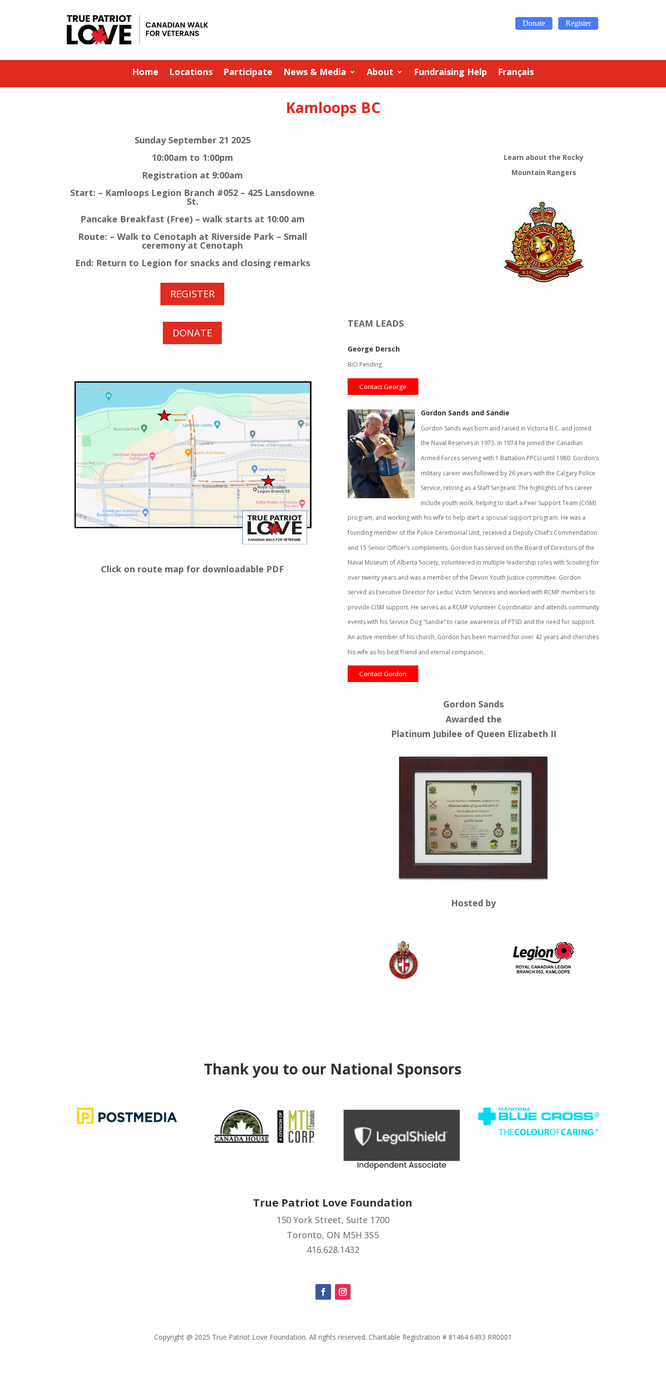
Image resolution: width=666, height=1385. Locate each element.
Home (145, 73)
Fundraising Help (450, 73)
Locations (191, 73)
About (380, 73)
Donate (534, 23)
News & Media (314, 73)
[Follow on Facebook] (323, 1292)
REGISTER (192, 293)
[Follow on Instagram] (343, 1292)
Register (578, 23)
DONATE (192, 332)
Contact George (383, 386)
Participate (248, 73)
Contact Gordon (383, 673)
